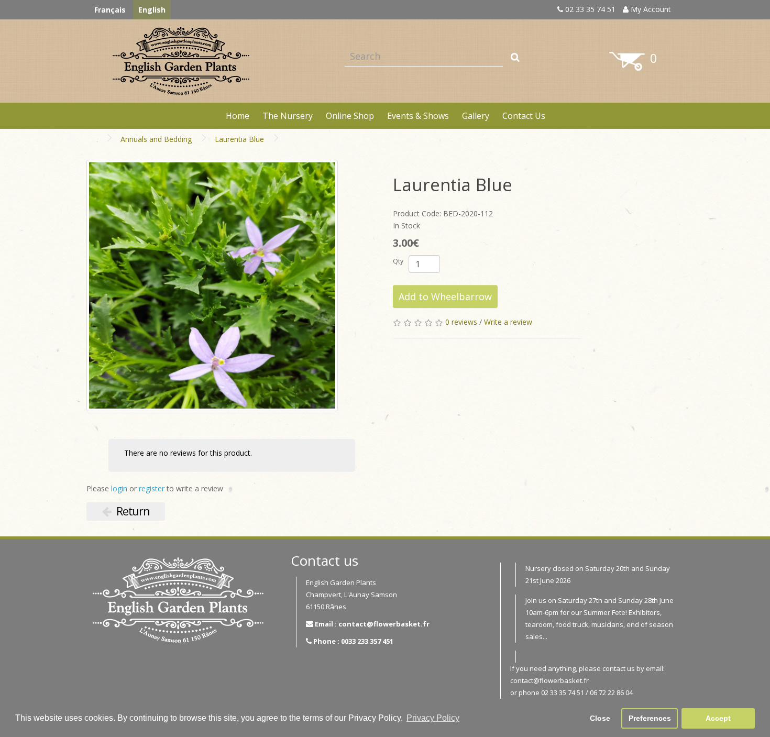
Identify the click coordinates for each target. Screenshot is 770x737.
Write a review (508, 322)
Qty (398, 261)
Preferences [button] (650, 718)
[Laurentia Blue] (212, 285)
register (151, 488)
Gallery (475, 116)
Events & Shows (418, 116)
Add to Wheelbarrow (445, 296)
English (152, 10)
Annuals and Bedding (156, 139)
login (119, 488)
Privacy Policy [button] (432, 717)
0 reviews (461, 322)
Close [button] (600, 718)
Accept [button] (718, 718)
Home (237, 116)
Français (110, 10)
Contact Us (523, 116)
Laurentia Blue (239, 139)
